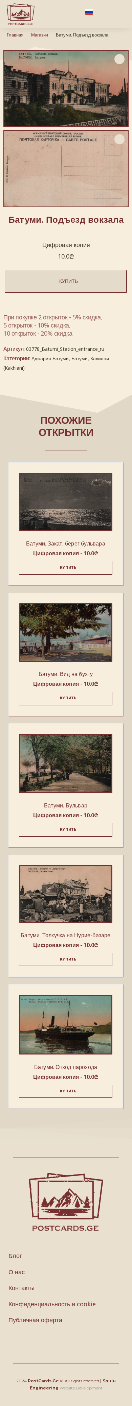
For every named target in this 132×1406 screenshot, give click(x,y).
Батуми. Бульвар (65, 805)
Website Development (81, 1387)
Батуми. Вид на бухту (66, 674)
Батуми (79, 358)
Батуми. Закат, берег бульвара (65, 543)
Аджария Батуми (50, 358)
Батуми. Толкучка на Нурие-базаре (65, 935)
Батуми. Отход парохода (65, 1067)
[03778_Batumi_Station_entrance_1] (66, 168)
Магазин (39, 35)
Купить (68, 281)
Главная (15, 35)
